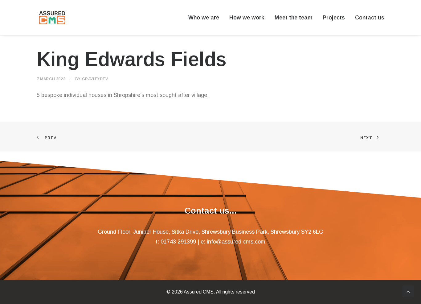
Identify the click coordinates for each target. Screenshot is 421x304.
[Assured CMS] (52, 17)
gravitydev (95, 79)
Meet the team (294, 18)
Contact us (369, 18)
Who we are (203, 18)
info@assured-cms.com (236, 242)
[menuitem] (205, 17)
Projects (334, 18)
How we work (246, 18)
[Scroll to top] (408, 291)
